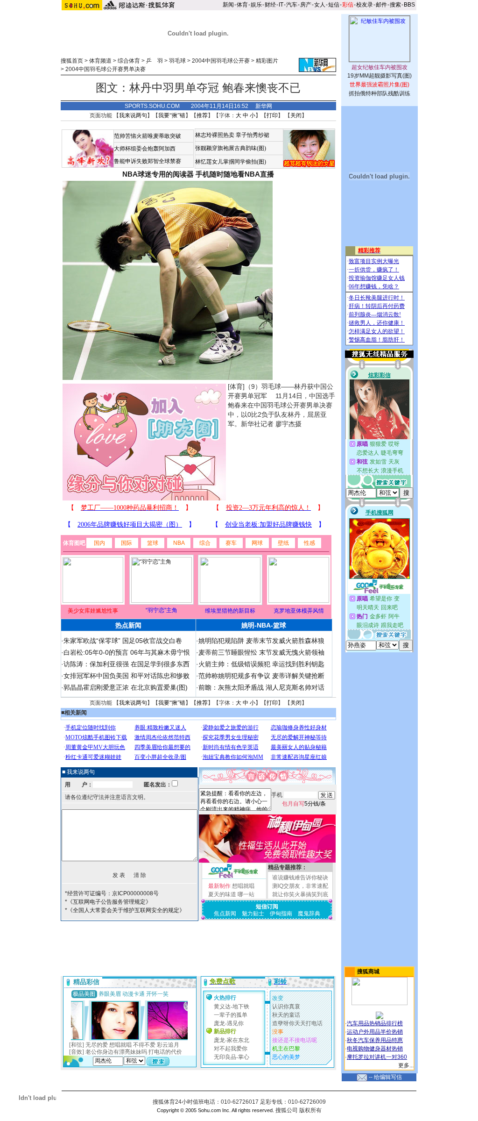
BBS (409, 4)
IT (281, 4)
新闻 (228, 4)
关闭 (296, 115)
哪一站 (246, 894)
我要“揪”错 (171, 115)
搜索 (395, 4)
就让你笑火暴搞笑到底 (300, 894)
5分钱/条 (304, 803)
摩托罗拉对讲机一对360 (377, 1057)
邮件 (381, 4)
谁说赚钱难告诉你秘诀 (300, 877)
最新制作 (219, 886)
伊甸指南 (281, 913)
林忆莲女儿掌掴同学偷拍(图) (230, 161)
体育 (242, 4)
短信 (333, 4)
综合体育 (129, 60)
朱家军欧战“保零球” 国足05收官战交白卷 (122, 640)
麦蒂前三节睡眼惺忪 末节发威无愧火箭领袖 (261, 652)
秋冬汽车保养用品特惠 (375, 1040)
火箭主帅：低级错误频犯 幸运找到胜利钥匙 (261, 664)
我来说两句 (133, 115)
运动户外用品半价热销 (375, 1031)
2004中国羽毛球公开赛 (221, 60)
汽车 (291, 4)
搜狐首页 (72, 60)
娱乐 (256, 4)
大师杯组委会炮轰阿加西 (145, 148)
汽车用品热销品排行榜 (375, 1023)
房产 (305, 4)
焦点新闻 (225, 913)
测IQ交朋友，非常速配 (300, 886)
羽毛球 (177, 60)
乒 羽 (154, 60)
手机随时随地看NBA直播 (235, 174)
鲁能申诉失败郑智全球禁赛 (147, 161)
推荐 (202, 115)
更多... (406, 1065)
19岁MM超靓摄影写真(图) (379, 75)
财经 (270, 4)
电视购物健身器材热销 (375, 1048)
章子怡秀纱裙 (252, 135)
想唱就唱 (243, 886)
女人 (319, 4)
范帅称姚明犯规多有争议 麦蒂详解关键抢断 (261, 675)
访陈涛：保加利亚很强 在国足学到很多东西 (126, 664)
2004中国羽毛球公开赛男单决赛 (105, 69)
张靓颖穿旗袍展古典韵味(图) (230, 148)
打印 (272, 115)
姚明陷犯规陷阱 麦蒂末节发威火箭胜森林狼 (261, 640)
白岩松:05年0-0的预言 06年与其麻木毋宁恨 (126, 652)
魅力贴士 (253, 913)
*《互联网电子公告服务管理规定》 (108, 902)
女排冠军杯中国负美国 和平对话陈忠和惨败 (126, 675)
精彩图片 (267, 60)
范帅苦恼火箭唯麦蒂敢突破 (147, 136)
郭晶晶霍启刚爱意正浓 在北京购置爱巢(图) (125, 687)
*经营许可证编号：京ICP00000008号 (112, 893)
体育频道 (100, 60)
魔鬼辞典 (309, 913)
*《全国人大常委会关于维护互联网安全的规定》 (125, 910)
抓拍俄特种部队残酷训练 (379, 93)
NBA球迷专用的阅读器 (158, 174)
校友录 (364, 4)
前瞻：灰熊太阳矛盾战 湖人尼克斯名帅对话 (261, 687)
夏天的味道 (222, 894)
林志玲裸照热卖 (214, 135)
